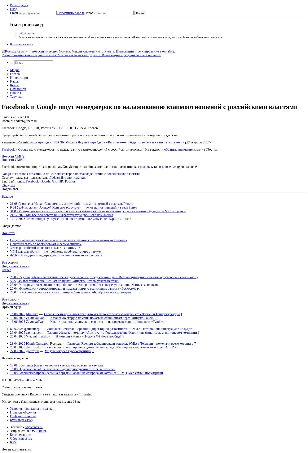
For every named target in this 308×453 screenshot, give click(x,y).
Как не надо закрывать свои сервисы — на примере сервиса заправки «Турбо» (106, 321)
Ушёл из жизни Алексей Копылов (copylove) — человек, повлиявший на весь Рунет (73, 207)
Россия (70, 181)
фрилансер (32, 329)
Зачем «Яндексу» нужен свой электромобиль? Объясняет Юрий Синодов (70, 219)
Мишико (32, 314)
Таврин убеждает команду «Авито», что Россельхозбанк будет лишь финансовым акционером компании (122, 332)
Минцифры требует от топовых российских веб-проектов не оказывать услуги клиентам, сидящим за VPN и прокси (98, 211)
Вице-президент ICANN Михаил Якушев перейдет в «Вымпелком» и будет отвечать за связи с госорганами (107, 142)
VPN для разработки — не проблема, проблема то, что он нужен (56, 251)
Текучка (16, 96)
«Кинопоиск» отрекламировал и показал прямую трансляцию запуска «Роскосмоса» (79, 288)
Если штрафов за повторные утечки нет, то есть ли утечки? (56, 365)
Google (23, 149)
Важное (7, 196)
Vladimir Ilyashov (38, 336)
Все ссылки (10, 262)
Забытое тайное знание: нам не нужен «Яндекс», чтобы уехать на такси (68, 281)
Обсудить (8, 185)
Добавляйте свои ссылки (67, 177)
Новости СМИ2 (13, 156)
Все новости (10, 299)
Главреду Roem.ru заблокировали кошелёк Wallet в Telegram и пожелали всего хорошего (130, 343)
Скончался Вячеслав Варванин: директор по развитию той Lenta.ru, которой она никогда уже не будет (118, 329)
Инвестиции (19, 77)
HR (60, 181)
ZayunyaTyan (35, 318)
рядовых (146, 166)
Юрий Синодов (37, 343)
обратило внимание (178, 149)
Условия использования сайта (31, 408)
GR (54, 181)
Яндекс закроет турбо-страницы (68, 351)
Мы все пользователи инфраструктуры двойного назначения (61, 215)
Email (14, 13)
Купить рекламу (21, 44)
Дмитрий (32, 347)
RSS (13, 442)
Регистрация (19, 5)
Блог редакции (20, 434)
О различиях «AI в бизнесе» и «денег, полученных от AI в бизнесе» (62, 369)
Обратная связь (21, 438)
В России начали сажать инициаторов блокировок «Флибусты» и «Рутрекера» (74, 292)
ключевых (169, 166)
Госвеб (15, 74)
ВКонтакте (26, 33)
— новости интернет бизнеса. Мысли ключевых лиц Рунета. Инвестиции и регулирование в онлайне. (81, 55)
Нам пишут (18, 89)
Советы (15, 93)
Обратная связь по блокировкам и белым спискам (46, 244)
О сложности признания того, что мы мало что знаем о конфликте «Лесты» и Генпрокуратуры (112, 314)
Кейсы (14, 85)
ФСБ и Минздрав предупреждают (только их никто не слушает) (56, 255)
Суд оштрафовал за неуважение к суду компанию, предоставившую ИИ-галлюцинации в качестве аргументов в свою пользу (108, 277)
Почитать (8, 233)
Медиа (14, 70)
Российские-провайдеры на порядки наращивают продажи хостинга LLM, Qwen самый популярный (86, 373)
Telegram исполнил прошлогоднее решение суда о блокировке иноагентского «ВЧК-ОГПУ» (111, 347)
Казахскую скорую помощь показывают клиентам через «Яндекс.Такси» (102, 318)
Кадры (14, 81)
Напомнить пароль (70, 13)
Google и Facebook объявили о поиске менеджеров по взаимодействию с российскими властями (71, 174)
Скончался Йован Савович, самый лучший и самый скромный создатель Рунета (71, 203)
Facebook (8, 149)
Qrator (42, 431)
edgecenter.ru (34, 427)
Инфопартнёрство (23, 416)
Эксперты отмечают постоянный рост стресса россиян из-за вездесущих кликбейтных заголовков (88, 284)
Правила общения (23, 412)
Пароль (76, 13)
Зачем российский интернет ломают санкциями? (45, 247)
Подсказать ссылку (15, 266)
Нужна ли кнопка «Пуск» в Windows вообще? (89, 336)
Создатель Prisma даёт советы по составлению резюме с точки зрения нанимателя (68, 240)
